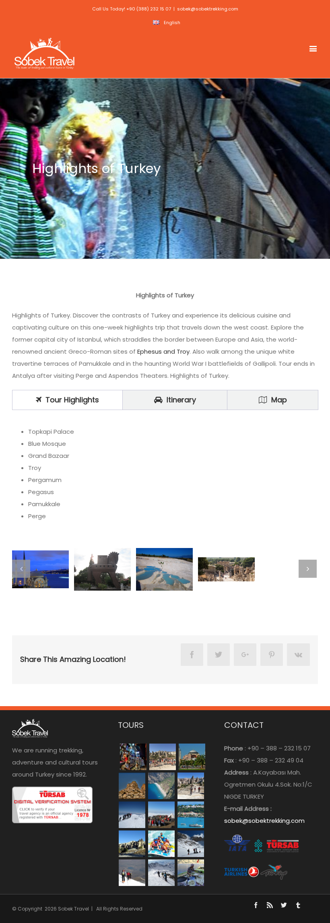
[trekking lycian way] (161, 785)
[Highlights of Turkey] (133, 756)
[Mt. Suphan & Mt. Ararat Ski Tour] (161, 872)
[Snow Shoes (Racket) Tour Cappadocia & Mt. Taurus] (190, 843)
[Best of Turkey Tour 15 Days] (132, 785)
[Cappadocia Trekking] (162, 756)
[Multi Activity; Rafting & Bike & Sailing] (161, 843)
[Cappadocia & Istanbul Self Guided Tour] (132, 843)
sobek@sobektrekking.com (207, 9)
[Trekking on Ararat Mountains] (161, 814)
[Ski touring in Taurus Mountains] (132, 814)
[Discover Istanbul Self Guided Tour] (190, 814)
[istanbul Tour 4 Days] (192, 756)
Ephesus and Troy (163, 351)
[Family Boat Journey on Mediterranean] (190, 872)
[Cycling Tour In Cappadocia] (190, 785)
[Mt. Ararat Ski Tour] (132, 872)
